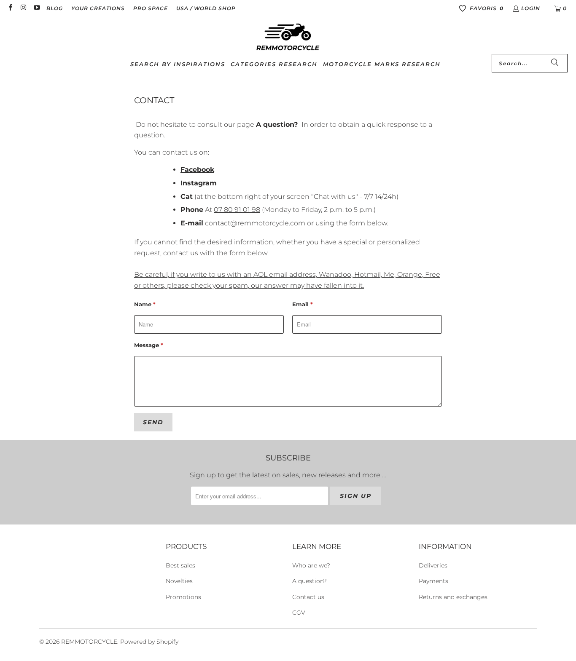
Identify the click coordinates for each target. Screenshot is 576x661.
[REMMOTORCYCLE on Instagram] (23, 8)
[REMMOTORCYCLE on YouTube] (36, 8)
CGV (298, 612)
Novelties (179, 581)
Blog (54, 8)
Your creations (98, 8)
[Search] (555, 63)
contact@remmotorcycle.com (255, 223)
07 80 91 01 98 (237, 210)
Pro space (150, 8)
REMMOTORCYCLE (89, 641)
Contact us (308, 597)
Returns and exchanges (453, 597)
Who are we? (311, 565)
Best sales (180, 565)
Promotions (183, 597)
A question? (277, 124)
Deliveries (433, 565)
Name (145, 304)
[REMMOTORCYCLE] (288, 37)
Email (302, 304)
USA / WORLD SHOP (206, 8)
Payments (433, 581)
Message (148, 345)
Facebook (197, 170)
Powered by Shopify (149, 641)
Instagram (198, 183)
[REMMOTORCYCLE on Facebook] (9, 8)
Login (530, 8)
